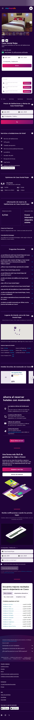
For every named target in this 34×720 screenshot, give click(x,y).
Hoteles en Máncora (8, 608)
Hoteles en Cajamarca (8, 621)
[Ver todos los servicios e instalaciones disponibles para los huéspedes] (32, 133)
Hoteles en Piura (7, 619)
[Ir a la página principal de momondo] (10, 8)
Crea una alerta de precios (14, 432)
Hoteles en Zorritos (8, 604)
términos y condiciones (26, 571)
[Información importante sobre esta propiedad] (32, 203)
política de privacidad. (9, 572)
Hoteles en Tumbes (8, 613)
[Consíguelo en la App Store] (14, 708)
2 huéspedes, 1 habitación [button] (10, 61)
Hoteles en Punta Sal (8, 611)
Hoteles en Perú (27, 657)
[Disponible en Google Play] (5, 708)
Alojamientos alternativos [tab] (21, 593)
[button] (2, 8)
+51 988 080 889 (6, 50)
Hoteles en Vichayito (8, 615)
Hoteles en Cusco (17, 658)
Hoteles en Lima (7, 606)
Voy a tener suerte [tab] (8, 596)
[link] (17, 440)
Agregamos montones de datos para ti (13, 648)
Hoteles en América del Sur (16, 657)
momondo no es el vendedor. (10, 645)
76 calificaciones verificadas (20, 52)
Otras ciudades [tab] (8, 593)
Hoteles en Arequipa (8, 617)
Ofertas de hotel (4, 657)
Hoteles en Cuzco (7, 658)
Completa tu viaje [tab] (20, 596)
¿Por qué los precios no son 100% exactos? (14, 651)
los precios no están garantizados (9, 641)
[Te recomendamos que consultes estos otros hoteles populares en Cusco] (32, 367)
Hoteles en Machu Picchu (9, 626)
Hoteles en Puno (7, 624)
